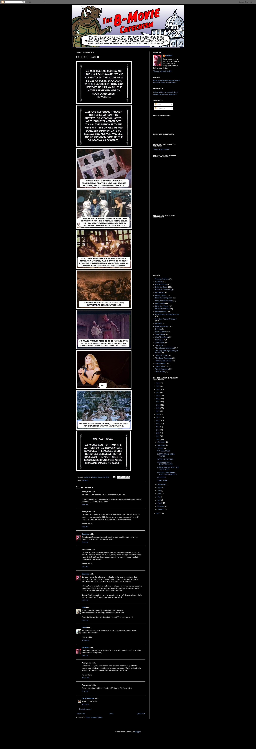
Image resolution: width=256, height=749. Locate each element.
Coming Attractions (162, 279)
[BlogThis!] (121, 477)
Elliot (84, 607)
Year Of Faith (160, 372)
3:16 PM (85, 691)
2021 (158, 399)
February (161, 506)
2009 (158, 436)
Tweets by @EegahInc (161, 149)
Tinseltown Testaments (163, 358)
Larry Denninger (88, 698)
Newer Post (81, 714)
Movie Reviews (160, 311)
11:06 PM (85, 704)
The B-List (159, 345)
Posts (158, 104)
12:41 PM (85, 678)
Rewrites (158, 329)
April (159, 500)
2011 (158, 430)
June (160, 494)
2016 (158, 414)
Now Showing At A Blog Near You (167, 314)
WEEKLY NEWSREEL (165, 459)
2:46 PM (85, 505)
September (162, 484)
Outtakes (85, 480)
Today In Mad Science (163, 361)
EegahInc (85, 534)
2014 (158, 421)
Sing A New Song (161, 337)
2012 (158, 427)
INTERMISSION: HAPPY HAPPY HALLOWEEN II (167, 473)
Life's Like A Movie (162, 306)
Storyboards (159, 343)
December (162, 442)
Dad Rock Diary (161, 284)
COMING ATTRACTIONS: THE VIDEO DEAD (168, 468)
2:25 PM (85, 620)
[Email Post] (114, 477)
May (159, 497)
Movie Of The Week (162, 309)
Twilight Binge (160, 363)
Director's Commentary (163, 290)
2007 (158, 513)
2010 (158, 433)
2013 (158, 424)
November (162, 445)
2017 (158, 411)
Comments (160, 108)
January (161, 509)
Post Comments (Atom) (94, 718)
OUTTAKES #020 (163, 451)
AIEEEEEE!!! (161, 477)
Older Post (141, 714)
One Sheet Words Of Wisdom (165, 319)
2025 (158, 386)
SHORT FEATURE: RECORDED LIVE (165, 463)
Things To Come (161, 355)
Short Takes (159, 334)
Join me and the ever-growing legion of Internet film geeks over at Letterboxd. (165, 93)
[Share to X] (123, 477)
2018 (158, 408)
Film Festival (159, 293)
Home (111, 714)
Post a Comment (85, 709)
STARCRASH (162, 480)
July (159, 491)
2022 (158, 396)
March (160, 503)
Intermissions (160, 303)
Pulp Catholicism (161, 326)
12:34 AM (85, 640)
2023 (158, 392)
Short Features (160, 332)
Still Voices (159, 340)
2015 (158, 417)
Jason (84, 627)
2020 (158, 402)
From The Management (163, 298)
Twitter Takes (160, 366)
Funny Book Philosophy (164, 301)
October (161, 448)
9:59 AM (85, 656)
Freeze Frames (160, 295)
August (160, 487)
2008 (158, 439)
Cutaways (159, 282)
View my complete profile (162, 71)
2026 (158, 383)
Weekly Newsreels (162, 369)
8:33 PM (85, 527)
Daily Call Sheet (161, 287)
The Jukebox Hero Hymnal (165, 348)
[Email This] (118, 477)
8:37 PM (85, 567)
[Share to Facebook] (126, 477)
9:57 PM (85, 600)
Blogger (138, 732)
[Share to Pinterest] (128, 477)
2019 (158, 405)
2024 (158, 389)
